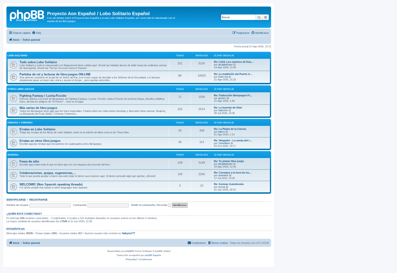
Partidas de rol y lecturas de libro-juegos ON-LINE (55, 74)
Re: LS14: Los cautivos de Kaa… (233, 61)
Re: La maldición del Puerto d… (233, 74)
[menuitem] (36, 33)
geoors (222, 98)
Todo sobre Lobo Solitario (38, 62)
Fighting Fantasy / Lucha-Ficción (43, 95)
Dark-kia (223, 76)
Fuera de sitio (29, 161)
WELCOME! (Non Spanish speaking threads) (51, 184)
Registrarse (38, 199)
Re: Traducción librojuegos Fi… (233, 95)
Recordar (162, 205)
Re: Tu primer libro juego (229, 161)
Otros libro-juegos (21, 89)
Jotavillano (224, 143)
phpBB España (153, 255)
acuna (221, 186)
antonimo (223, 175)
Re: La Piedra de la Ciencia (230, 129)
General (13, 155)
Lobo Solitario (17, 55)
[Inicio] (27, 15)
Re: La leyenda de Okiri (228, 107)
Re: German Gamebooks (229, 184)
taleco (221, 131)
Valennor (223, 110)
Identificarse (16, 199)
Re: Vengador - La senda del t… (233, 140)
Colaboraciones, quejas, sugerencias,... (48, 173)
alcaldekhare (225, 64)
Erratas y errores (20, 122)
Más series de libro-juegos (38, 108)
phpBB (129, 251)
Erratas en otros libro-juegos (40, 140)
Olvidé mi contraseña (143, 205)
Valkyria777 (128, 233)
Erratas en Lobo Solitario (37, 129)
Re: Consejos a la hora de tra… (232, 172)
